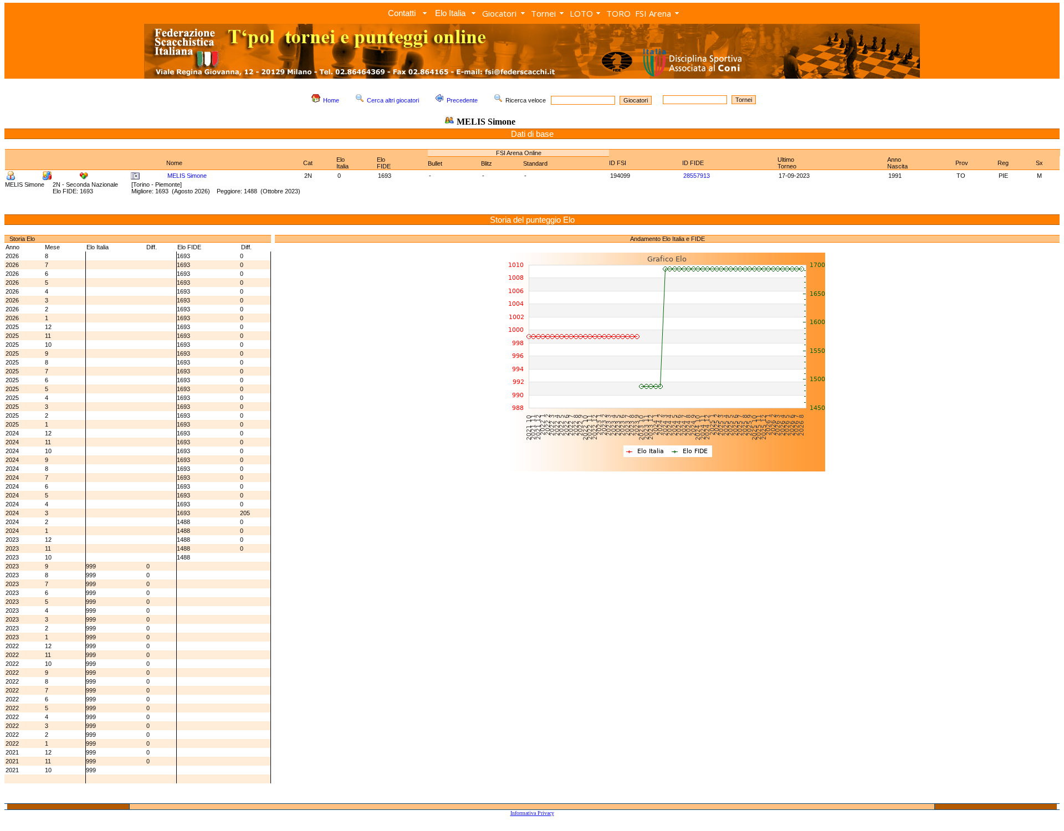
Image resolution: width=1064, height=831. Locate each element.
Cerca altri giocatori (393, 100)
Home (331, 100)
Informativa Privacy (532, 813)
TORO (618, 13)
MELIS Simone (187, 175)
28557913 (696, 175)
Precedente (462, 100)
